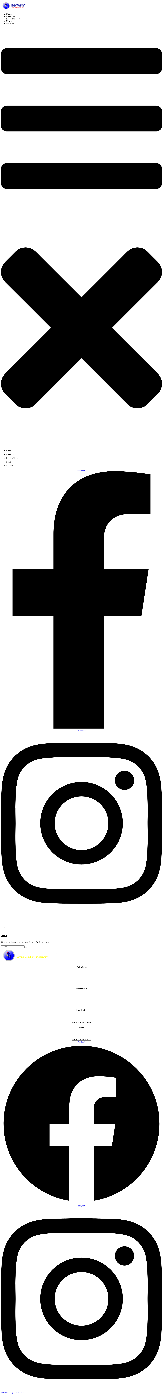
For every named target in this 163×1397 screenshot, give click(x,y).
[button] (81, 1022)
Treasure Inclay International (12, 1392)
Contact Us (81, 980)
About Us (81, 972)
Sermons (81, 994)
